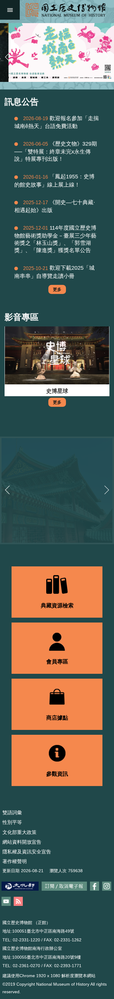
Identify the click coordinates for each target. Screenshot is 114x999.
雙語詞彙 (12, 812)
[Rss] (18, 901)
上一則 (7, 57)
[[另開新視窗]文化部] (20, 886)
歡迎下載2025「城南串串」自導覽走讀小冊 (54, 272)
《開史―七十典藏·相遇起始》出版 (54, 206)
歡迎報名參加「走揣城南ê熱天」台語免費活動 (56, 122)
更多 (57, 289)
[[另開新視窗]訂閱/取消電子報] (64, 886)
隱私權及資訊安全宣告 (26, 851)
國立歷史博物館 (65, 10)
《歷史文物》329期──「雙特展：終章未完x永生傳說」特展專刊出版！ (55, 151)
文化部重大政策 (19, 832)
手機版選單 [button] (10, 10)
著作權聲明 (14, 861)
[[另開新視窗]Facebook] (94, 886)
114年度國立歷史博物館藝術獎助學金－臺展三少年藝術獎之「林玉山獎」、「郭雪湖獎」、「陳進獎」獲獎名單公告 (55, 239)
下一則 (106, 57)
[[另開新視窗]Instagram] (107, 886)
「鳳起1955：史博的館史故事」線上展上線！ (54, 180)
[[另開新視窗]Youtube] (6, 901)
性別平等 (12, 822)
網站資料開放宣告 (21, 842)
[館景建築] (57, 490)
